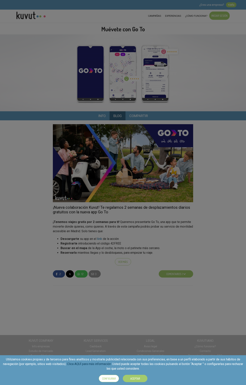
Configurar (109, 378)
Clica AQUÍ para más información (89, 364)
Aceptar (135, 378)
